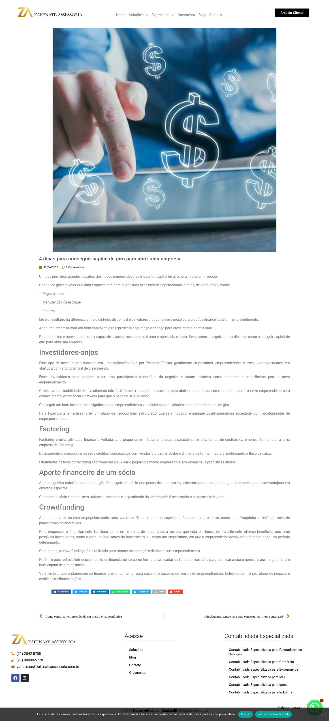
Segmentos (160, 15)
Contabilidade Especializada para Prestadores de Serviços (265, 652)
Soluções (136, 15)
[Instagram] (25, 678)
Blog (202, 15)
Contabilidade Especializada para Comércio (261, 662)
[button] (61, 592)
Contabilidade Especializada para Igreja (258, 685)
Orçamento (186, 15)
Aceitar (245, 714)
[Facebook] (15, 678)
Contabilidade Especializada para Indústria (260, 692)
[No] (322, 714)
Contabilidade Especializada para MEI (257, 677)
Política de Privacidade (273, 714)
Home (120, 15)
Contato (215, 15)
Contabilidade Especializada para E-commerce (263, 669)
